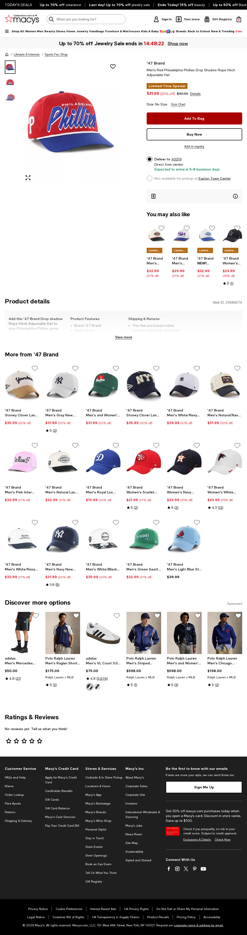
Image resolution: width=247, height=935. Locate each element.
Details (195, 94)
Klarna (9, 786)
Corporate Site (135, 795)
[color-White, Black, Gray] (90, 687)
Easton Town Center (215, 178)
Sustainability (134, 851)
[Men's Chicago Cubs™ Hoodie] (224, 633)
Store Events (94, 847)
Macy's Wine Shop (98, 821)
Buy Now (194, 134)
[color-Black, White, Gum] (97, 687)
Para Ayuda (13, 803)
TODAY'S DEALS (18, 5)
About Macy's (134, 777)
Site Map (131, 843)
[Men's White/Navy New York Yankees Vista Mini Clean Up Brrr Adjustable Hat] (184, 385)
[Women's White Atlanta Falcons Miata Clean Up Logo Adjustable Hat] (224, 462)
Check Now (222, 839)
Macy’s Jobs (133, 825)
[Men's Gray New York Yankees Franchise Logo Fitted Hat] (62, 385)
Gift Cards (52, 799)
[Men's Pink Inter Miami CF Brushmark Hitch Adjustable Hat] (22, 462)
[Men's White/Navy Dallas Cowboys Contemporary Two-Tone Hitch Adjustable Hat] (22, 539)
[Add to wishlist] (113, 66)
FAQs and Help (15, 777)
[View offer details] (194, 196)
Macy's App (93, 795)
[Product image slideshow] (71, 122)
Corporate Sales (136, 786)
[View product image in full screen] (28, 178)
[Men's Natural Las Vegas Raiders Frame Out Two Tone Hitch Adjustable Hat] (62, 462)
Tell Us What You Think (101, 873)
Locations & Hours (97, 786)
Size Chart (178, 104)
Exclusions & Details (197, 839)
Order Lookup (14, 795)
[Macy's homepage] (7, 54)
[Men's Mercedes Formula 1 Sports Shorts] (22, 633)
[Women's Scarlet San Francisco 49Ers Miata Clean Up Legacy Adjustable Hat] (143, 462)
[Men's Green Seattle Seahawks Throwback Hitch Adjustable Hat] (143, 539)
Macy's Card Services (60, 817)
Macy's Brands (95, 812)
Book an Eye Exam (98, 864)
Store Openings (96, 855)
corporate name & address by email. (199, 925)
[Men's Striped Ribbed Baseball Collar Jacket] (143, 633)
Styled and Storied (138, 860)
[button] (63, 122)
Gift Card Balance (57, 808)
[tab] (10, 67)
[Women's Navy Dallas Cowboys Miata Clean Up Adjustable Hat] (232, 235)
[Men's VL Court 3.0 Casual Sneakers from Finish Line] (103, 633)
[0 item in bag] (238, 19)
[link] (156, 267)
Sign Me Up (204, 787)
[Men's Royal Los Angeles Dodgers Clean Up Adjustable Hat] (103, 462)
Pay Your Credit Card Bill (62, 825)
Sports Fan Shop (56, 54)
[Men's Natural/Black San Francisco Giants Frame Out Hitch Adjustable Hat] (156, 235)
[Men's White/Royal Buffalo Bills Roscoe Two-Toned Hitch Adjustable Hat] (182, 235)
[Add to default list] (161, 228)
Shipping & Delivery (18, 821)
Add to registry (194, 146)
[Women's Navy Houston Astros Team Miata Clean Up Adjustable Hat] (184, 462)
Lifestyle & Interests (27, 54)
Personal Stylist (95, 829)
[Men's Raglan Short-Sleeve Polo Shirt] (62, 633)
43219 (177, 159)
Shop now (178, 43)
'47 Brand (156, 63)
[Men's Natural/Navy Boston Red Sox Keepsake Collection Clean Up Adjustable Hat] (224, 385)
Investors (131, 803)
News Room (133, 834)
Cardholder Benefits (58, 791)
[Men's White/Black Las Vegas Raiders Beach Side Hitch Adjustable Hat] (103, 539)
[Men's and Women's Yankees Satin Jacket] (184, 633)
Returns (10, 812)
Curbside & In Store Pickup (103, 777)
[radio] (90, 687)
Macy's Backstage (97, 803)
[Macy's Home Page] (22, 19)
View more (123, 337)
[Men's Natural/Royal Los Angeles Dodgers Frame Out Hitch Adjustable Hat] (207, 235)
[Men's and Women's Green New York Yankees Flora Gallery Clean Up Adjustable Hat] (103, 385)
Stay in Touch (94, 838)
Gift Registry (93, 881)
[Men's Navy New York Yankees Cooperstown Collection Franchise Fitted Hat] (62, 539)
